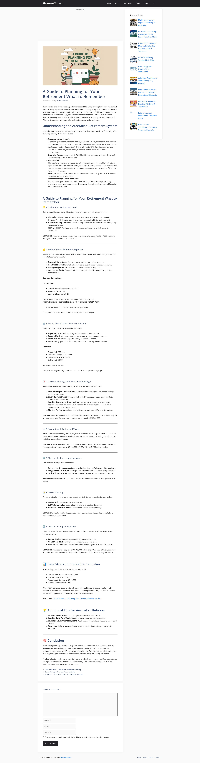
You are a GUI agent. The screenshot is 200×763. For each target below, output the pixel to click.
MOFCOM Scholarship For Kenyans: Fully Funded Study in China (147, 34)
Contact (146, 3)
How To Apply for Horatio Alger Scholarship (145, 69)
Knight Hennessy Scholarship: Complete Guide (147, 115)
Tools (138, 3)
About (117, 3)
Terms (151, 757)
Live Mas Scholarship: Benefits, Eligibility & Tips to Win (147, 104)
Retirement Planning (74, 670)
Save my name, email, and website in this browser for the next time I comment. (77, 737)
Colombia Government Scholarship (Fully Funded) (147, 81)
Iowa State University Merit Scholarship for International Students (147, 92)
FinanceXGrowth (53, 3)
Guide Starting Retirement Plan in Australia (60, 672)
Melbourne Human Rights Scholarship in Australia (146, 22)
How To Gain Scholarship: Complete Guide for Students (147, 127)
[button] (154, 3)
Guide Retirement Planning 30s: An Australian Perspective (77, 598)
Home (109, 3)
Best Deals (128, 3)
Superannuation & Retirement (55, 670)
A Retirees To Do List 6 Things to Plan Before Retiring (64, 674)
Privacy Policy (142, 757)
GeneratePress (66, 757)
